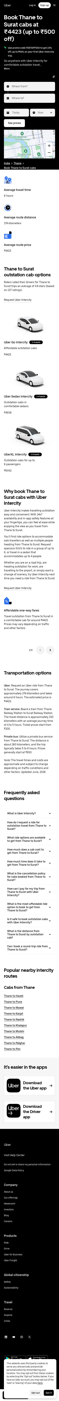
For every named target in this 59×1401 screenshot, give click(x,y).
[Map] (29, 144)
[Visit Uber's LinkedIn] (6, 1337)
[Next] (50, 650)
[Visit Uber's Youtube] (14, 1337)
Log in (32, 5)
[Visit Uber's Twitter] (29, 1337)
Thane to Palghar (14, 1043)
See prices (14, 123)
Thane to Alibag (14, 1037)
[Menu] (54, 5)
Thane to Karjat (13, 1013)
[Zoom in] (49, 145)
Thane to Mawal (14, 1007)
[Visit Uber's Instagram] (22, 1337)
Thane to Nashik (14, 1019)
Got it (49, 1393)
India (7, 163)
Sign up (44, 5)
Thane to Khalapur (15, 1025)
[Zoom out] (49, 152)
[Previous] (40, 650)
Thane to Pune (13, 1001)
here (40, 1383)
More (7, 68)
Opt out (35, 1393)
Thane (17, 163)
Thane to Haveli (13, 995)
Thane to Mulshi (14, 1031)
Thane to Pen (12, 1049)
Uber (7, 5)
